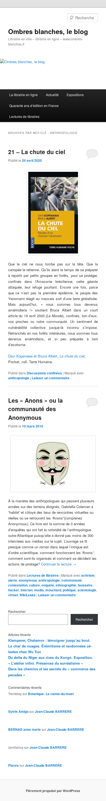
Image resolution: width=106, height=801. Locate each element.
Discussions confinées (44, 373)
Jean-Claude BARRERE (53, 711)
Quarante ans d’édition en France (34, 105)
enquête (48, 585)
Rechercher (17, 611)
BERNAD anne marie (24, 729)
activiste (88, 575)
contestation (17, 585)
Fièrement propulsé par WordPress (53, 790)
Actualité (52, 94)
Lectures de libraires (24, 116)
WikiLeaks (28, 594)
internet (27, 590)
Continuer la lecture (58, 564)
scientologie (86, 590)
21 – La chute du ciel (36, 152)
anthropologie (18, 377)
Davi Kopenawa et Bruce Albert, (46, 356)
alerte (12, 580)
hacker (13, 590)
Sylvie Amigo (18, 711)
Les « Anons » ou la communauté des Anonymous (35, 408)
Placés (13, 765)
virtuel (13, 594)
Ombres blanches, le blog (48, 31)
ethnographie (66, 585)
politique (69, 590)
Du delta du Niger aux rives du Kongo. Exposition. (50, 657)
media (39, 590)
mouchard (53, 590)
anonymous (28, 580)
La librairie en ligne (23, 94)
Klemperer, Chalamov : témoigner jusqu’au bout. (49, 640)
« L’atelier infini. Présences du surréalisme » (45, 663)
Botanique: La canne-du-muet (51, 693)
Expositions (75, 94)
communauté (71, 580)
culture (34, 585)
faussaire (85, 585)
